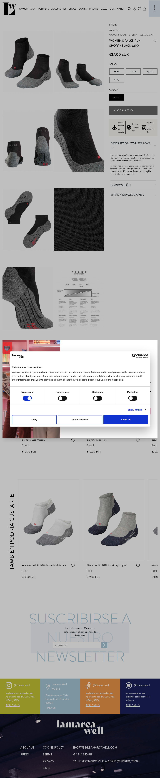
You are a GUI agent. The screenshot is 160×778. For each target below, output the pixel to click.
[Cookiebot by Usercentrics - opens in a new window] (134, 356)
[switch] (62, 398)
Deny (34, 419)
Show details (135, 409)
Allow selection (80, 419)
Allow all (125, 419)
